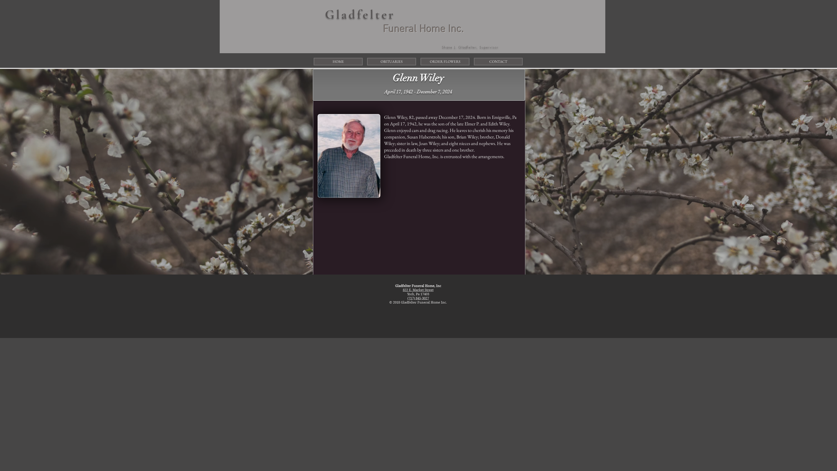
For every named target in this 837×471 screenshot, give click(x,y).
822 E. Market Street (418, 290)
